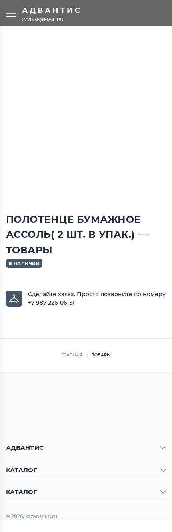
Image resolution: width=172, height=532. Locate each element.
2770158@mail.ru (43, 19)
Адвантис (52, 10)
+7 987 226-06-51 (51, 302)
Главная (71, 355)
